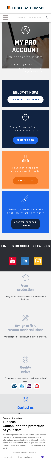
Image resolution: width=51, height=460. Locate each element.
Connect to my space (25, 99)
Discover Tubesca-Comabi (25, 224)
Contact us (25, 180)
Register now (25, 140)
